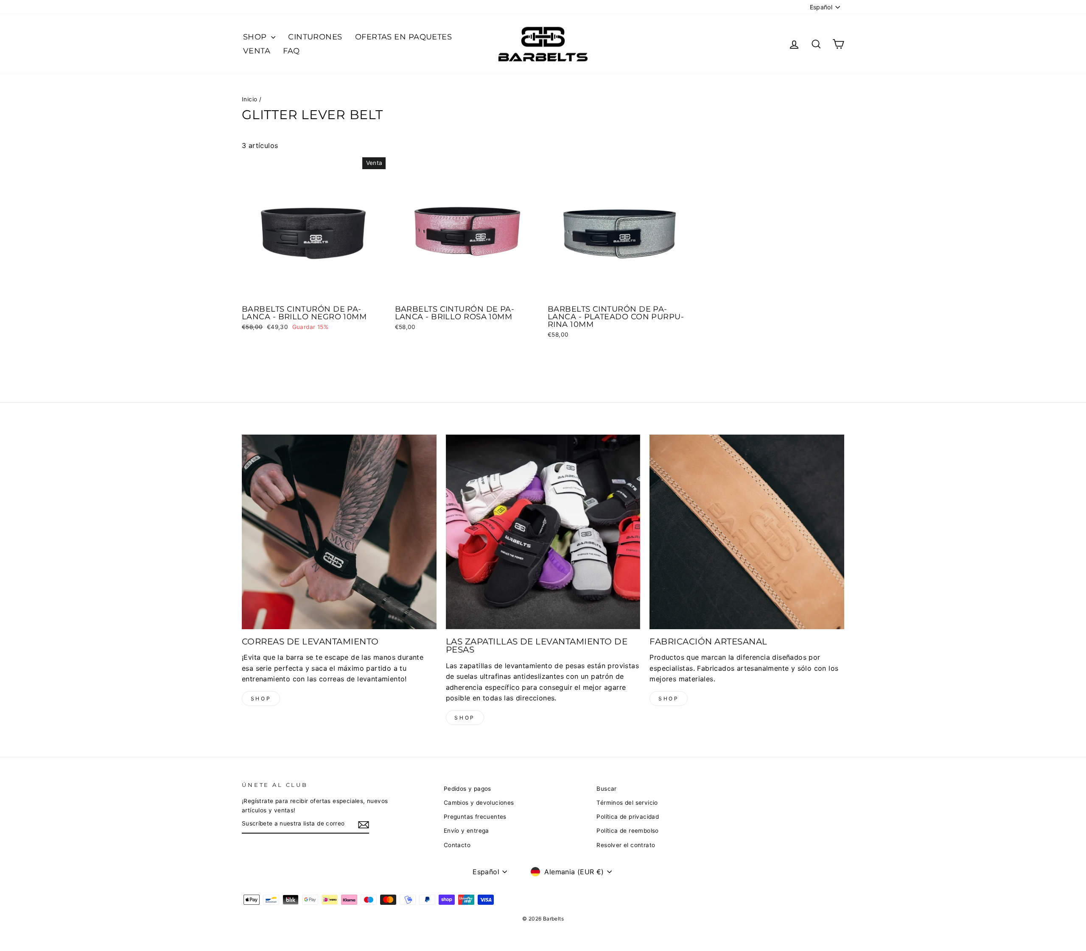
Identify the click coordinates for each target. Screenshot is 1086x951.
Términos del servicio (627, 802)
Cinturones (315, 37)
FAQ (291, 51)
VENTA (256, 51)
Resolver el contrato (625, 845)
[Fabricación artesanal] (746, 532)
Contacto (457, 845)
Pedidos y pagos (467, 788)
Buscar (606, 788)
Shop (261, 698)
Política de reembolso (627, 830)
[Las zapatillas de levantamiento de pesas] (543, 532)
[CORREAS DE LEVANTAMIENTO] (339, 532)
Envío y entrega (466, 830)
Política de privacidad (627, 816)
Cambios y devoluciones (479, 802)
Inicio (249, 99)
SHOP (256, 37)
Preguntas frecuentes (475, 816)
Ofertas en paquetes (403, 37)
